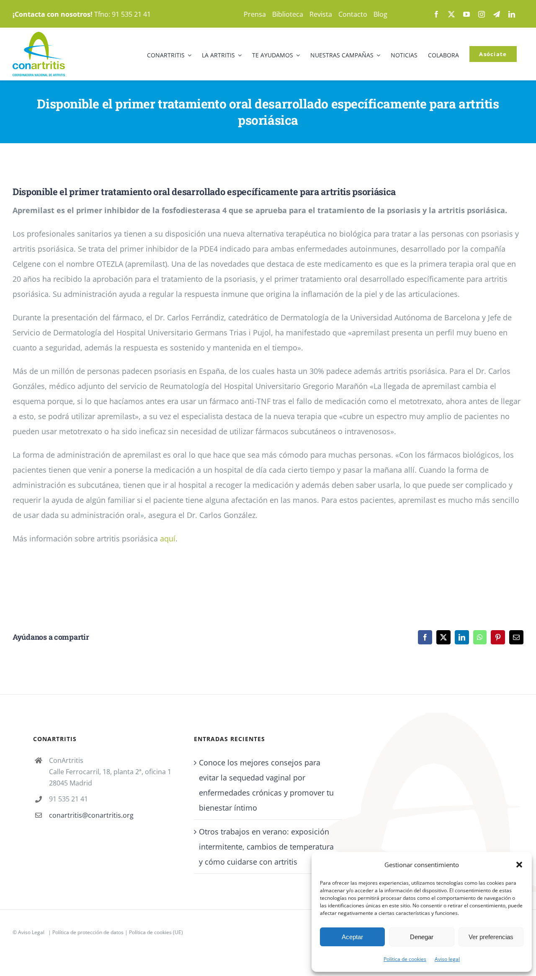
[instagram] (481, 14)
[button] (519, 864)
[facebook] (436, 14)
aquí (167, 538)
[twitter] (451, 14)
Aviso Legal (31, 932)
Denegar (421, 936)
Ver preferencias (491, 936)
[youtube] (466, 14)
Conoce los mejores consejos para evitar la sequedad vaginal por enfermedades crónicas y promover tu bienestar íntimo (266, 785)
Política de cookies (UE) (156, 932)
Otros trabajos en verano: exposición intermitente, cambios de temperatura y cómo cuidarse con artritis (266, 847)
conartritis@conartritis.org (91, 815)
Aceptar (352, 936)
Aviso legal (447, 959)
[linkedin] (511, 14)
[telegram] (496, 14)
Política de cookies (405, 959)
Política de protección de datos (88, 932)
